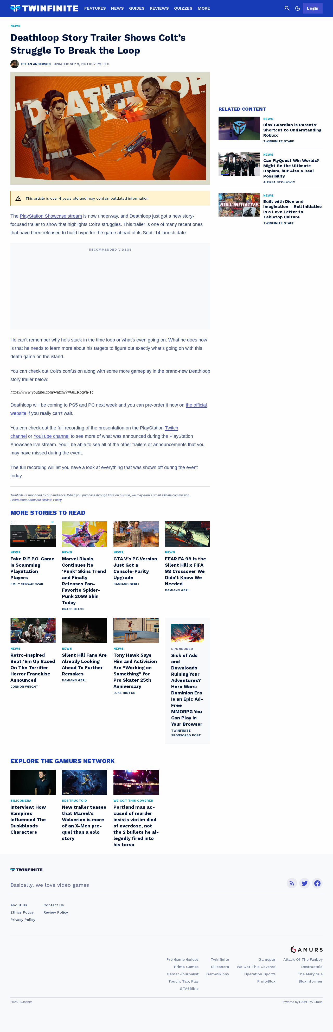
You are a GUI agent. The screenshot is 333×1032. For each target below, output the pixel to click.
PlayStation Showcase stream (51, 216)
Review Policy (55, 912)
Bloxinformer (311, 981)
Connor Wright (24, 686)
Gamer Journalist (182, 974)
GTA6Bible (189, 988)
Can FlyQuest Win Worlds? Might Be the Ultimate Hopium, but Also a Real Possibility (291, 168)
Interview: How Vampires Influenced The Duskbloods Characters (28, 819)
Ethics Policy (22, 912)
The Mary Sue (310, 974)
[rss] (292, 883)
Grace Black (73, 609)
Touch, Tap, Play (183, 981)
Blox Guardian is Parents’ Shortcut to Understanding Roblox (292, 130)
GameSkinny (217, 974)
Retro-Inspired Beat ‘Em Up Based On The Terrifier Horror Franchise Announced (32, 667)
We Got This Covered (256, 967)
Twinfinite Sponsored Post (186, 733)
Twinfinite (220, 959)
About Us (18, 905)
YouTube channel (51, 436)
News (117, 8)
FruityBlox (266, 981)
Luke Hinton (124, 693)
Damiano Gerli (126, 584)
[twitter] (304, 883)
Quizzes (183, 8)
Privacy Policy (22, 919)
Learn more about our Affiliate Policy (36, 500)
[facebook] (317, 883)
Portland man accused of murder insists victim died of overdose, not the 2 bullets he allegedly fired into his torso (136, 825)
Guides (137, 8)
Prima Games (186, 967)
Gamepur (267, 959)
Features (95, 8)
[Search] (287, 8)
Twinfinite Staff (278, 141)
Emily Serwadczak (26, 584)
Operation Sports (260, 974)
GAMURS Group (311, 1002)
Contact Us (53, 905)
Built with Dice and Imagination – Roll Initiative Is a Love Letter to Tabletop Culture (292, 209)
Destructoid (312, 967)
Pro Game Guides (182, 959)
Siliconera (220, 967)
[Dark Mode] (297, 8)
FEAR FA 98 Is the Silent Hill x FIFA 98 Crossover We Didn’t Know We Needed (185, 571)
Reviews (159, 8)
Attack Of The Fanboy (303, 959)
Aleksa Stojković (279, 182)
